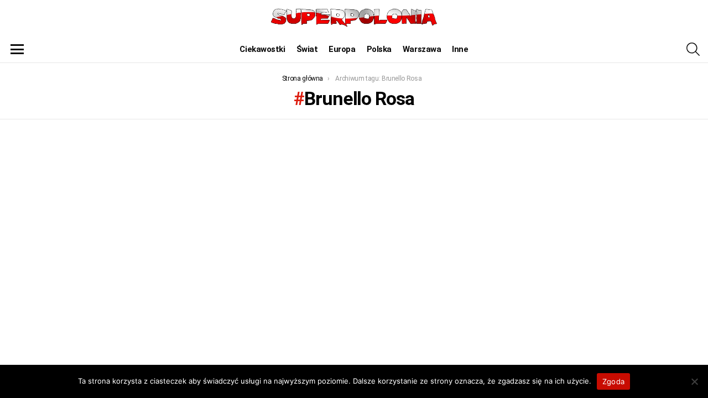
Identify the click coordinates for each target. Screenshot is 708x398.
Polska (379, 49)
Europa (342, 49)
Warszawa (422, 49)
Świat (307, 49)
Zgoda (613, 381)
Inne (460, 49)
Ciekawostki (262, 49)
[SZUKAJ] (693, 49)
